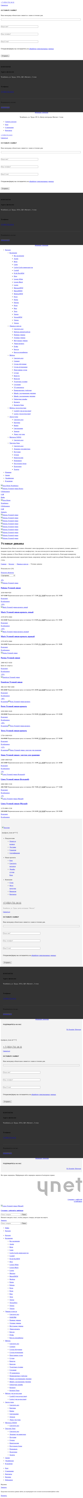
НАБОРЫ (13, 1317)
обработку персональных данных (41, 49)
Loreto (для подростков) (22, 414)
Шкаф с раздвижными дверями (25, 393)
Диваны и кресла (15, 326)
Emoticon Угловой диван (11, 682)
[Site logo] (9, 486)
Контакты (13, 894)
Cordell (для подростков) (22, 411)
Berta (15, 261)
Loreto (16, 285)
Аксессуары (14, 417)
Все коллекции (19, 256)
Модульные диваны (21, 340)
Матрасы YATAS (15, 437)
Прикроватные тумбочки (23, 390)
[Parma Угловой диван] (9, 653)
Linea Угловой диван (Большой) (15, 779)
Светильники (18, 428)
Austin (16, 259)
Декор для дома (19, 434)
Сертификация (15, 853)
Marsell (18, 291)
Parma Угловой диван (10, 658)
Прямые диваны (19, 335)
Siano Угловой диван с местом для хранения (20, 755)
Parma (16, 299)
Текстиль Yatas (15, 443)
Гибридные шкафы (20, 399)
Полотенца (18, 466)
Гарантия (13, 850)
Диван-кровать (19, 343)
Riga (15, 308)
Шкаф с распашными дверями (24, 396)
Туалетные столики (20, 381)
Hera (15, 276)
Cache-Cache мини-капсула (23, 267)
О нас (12, 882)
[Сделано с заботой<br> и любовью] (60, 1193)
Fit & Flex (19, 273)
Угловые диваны (19, 338)
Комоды (17, 376)
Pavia (16, 297)
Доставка (13, 847)
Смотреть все (18, 329)
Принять (4, 1495)
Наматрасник (18, 458)
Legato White (18, 279)
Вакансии (13, 891)
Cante (16, 264)
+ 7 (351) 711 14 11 (7, 2)
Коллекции (13, 253)
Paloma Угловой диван (11, 588)
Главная (3, 564)
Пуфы (16, 346)
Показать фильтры (7, 572)
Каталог (11, 564)
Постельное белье (20, 463)
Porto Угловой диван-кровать (14, 706)
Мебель (12, 355)
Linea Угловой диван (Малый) (14, 803)
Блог (11, 860)
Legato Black (18, 282)
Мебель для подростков (18, 408)
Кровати (17, 402)
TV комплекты (19, 387)
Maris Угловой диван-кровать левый (17, 612)
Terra (15, 311)
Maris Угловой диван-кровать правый (18, 636)
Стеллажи (17, 384)
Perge (16, 305)
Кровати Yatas (19, 405)
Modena (18, 294)
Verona (18, 317)
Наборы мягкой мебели (22, 332)
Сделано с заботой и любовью (12, 1210)
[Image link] (6, 828)
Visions (16, 323)
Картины (17, 422)
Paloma (16, 302)
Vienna (16, 320)
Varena (16, 314)
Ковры (16, 425)
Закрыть (4, 512)
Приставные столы (20, 370)
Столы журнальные (20, 367)
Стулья (16, 373)
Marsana (18, 288)
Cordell (16, 270)
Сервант (17, 361)
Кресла (16, 349)
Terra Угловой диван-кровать (14, 731)
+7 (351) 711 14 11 (7, 92)
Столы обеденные (20, 364)
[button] (4, 598)
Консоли (17, 379)
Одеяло (16, 455)
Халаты (16, 469)
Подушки (17, 452)
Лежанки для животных (22, 449)
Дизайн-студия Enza (12, 872)
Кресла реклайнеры (21, 352)
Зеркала (16, 431)
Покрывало (18, 460)
